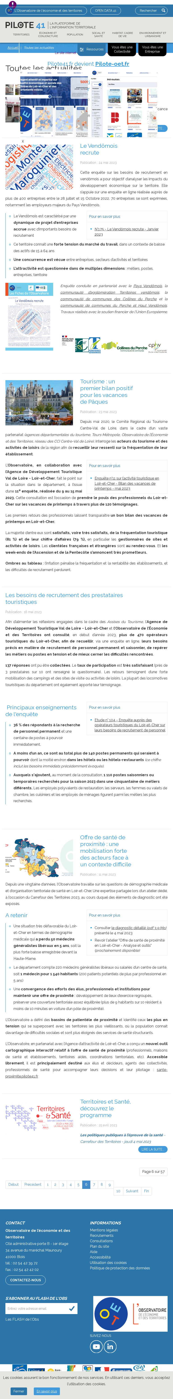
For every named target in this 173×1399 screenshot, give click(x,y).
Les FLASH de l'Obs (22, 1319)
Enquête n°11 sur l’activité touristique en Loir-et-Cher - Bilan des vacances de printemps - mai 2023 (127, 483)
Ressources (95, 49)
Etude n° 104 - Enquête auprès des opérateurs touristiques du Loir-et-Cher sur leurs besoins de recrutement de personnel (130, 725)
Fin (146, 1191)
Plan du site (99, 1246)
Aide (93, 1252)
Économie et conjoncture (48, 34)
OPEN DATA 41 (105, 10)
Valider (163, 10)
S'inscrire (71, 1308)
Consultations (101, 1241)
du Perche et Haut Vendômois (140, 305)
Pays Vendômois (147, 286)
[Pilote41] (50, 25)
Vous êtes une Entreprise (152, 49)
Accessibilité (100, 1257)
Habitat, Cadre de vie (122, 34)
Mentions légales (104, 1230)
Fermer (19, 1391)
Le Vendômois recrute (99, 149)
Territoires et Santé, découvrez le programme (105, 1108)
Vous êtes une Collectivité (122, 49)
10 (118, 1191)
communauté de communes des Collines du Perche (108, 299)
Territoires (21, 34)
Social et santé (98, 34)
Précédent (32, 1184)
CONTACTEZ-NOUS (25, 1280)
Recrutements (102, 1235)
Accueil (13, 47)
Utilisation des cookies (108, 1263)
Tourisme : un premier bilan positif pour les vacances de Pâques (106, 391)
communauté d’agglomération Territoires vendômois (109, 292)
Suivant (132, 1191)
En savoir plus (47, 1391)
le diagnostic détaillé (139, 928)
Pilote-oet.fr (112, 63)
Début (13, 1184)
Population (75, 34)
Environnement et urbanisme (152, 34)
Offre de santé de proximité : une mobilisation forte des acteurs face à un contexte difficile (105, 851)
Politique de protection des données (120, 1268)
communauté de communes (86, 305)
